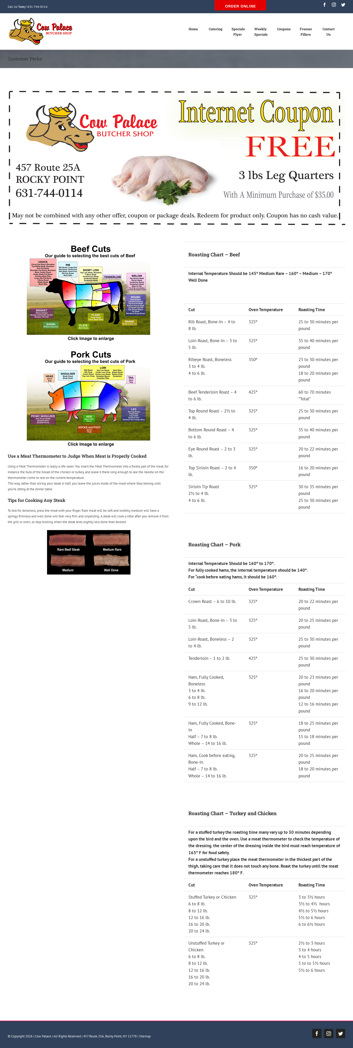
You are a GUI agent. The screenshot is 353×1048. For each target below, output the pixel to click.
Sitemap (145, 1036)
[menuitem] (196, 31)
